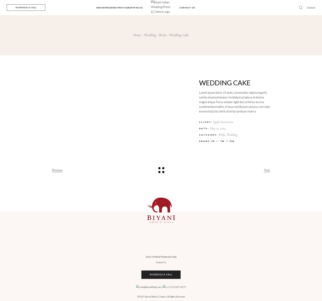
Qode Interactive (223, 122)
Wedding (232, 135)
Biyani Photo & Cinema (155, 296)
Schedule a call (161, 274)
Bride (222, 135)
